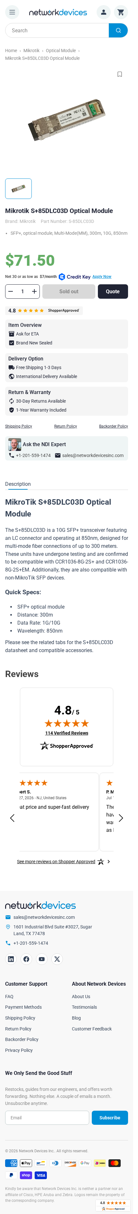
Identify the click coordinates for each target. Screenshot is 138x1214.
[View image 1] (18, 188)
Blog (76, 1018)
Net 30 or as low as (58, 276)
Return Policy (65, 426)
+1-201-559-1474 (33, 455)
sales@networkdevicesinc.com (93, 455)
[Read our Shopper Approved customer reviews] (113, 1205)
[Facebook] (26, 959)
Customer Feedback (92, 1028)
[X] (57, 959)
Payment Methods (23, 1007)
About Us (81, 996)
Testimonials (84, 1007)
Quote (113, 291)
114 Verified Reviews (66, 733)
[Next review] (121, 818)
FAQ (9, 996)
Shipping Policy (18, 426)
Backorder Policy (113, 426)
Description (18, 484)
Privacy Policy (19, 1050)
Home (11, 50)
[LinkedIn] (11, 959)
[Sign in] (104, 12)
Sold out (68, 291)
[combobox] (66, 30)
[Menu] (12, 12)
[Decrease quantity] (10, 291)
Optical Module (61, 50)
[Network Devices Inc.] (58, 12)
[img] (66, 723)
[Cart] (121, 12)
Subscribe (109, 1117)
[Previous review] (12, 818)
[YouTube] (41, 959)
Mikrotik (31, 50)
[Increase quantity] (34, 291)
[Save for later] (119, 74)
